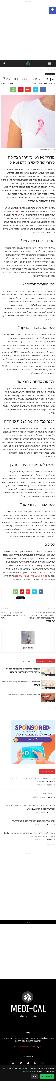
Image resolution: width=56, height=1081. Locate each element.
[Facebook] (42, 1063)
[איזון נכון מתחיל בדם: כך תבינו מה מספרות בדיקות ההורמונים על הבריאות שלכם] (48, 671)
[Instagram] (35, 1063)
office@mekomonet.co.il (24, 1046)
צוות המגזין (48, 83)
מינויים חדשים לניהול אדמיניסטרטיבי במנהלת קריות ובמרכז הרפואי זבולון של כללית (42, 616)
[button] (52, 10)
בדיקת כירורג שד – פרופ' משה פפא (30, 576)
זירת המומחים (50, 74)
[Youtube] (13, 1063)
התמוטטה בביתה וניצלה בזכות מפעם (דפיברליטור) (33, 820)
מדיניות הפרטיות (29, 1071)
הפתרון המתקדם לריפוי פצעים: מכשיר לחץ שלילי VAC (13, 615)
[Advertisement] (28, 30)
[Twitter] (28, 1063)
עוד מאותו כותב (28, 661)
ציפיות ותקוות (49, 793)
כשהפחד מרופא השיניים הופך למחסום (24, 694)
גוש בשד (15, 211)
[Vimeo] (20, 1063)
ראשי (53, 70)
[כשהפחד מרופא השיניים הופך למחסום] (48, 697)
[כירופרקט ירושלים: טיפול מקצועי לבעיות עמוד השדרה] (48, 684)
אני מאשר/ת (46, 1076)
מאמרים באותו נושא (45, 661)
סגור (35, 1076)
